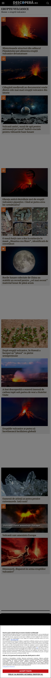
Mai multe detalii (14, 639)
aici (37, 647)
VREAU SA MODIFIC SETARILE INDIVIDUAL (25, 674)
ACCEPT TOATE (25, 671)
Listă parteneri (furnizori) (9, 666)
